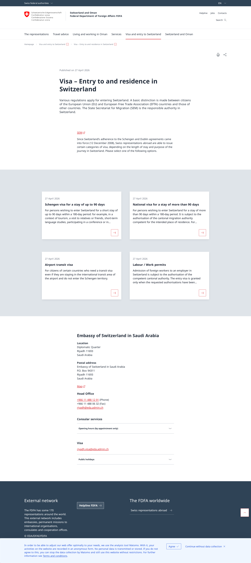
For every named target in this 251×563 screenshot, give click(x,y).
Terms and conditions (55, 555)
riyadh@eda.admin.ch (90, 407)
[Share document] (224, 54)
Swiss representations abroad (149, 510)
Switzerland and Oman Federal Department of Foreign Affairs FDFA (96, 14)
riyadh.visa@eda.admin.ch (93, 449)
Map (79, 386)
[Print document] (218, 54)
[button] (36, 34)
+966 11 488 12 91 (88, 400)
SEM (79, 132)
